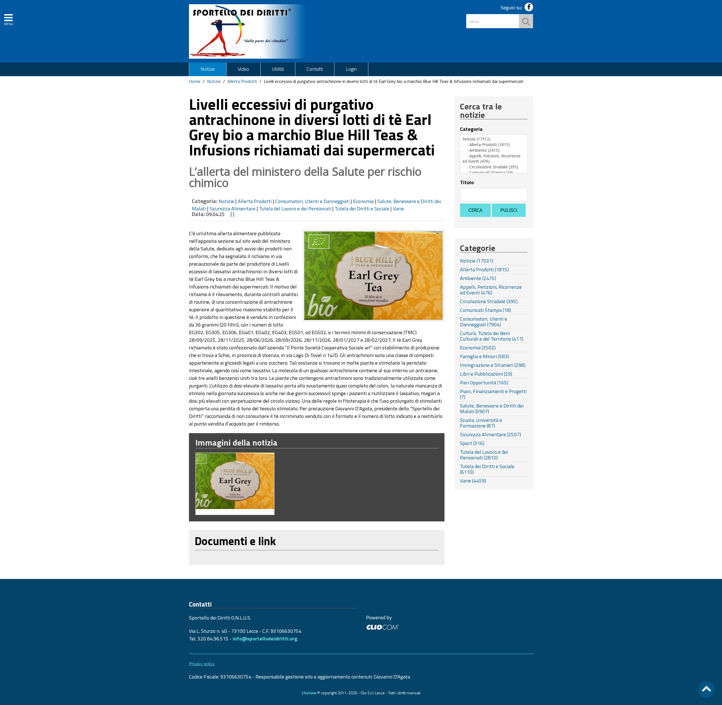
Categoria (471, 129)
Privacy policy (202, 663)
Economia (363, 201)
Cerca (475, 210)
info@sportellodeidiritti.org (265, 638)
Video (243, 69)
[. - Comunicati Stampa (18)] (493, 172)
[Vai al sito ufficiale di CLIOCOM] (382, 626)
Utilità (278, 69)
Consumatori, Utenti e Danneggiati (312, 201)
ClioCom (309, 693)
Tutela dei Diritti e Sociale (362, 208)
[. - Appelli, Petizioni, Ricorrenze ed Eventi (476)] (493, 158)
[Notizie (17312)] (493, 139)
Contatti (315, 69)
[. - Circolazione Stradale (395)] (493, 167)
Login (351, 69)
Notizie (208, 69)
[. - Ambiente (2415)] (493, 150)
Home (195, 81)
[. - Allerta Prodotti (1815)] (493, 144)
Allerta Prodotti (242, 81)
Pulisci (508, 210)
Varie (398, 208)
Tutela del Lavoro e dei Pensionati (295, 208)
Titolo (467, 182)
